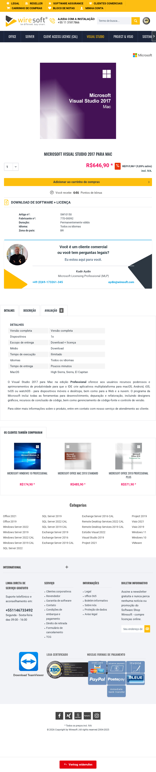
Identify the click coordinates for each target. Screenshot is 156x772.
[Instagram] (96, 716)
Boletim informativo (96, 600)
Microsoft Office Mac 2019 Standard (78, 473)
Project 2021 (89, 542)
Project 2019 (139, 516)
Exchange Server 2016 (55, 537)
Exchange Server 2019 (55, 532)
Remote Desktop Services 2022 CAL (103, 521)
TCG (48, 636)
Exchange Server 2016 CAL (98, 516)
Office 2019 (10, 521)
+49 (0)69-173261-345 (48, 282)
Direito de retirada (56, 623)
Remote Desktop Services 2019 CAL (103, 526)
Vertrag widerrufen (80, 764)
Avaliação (53, 310)
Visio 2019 (138, 526)
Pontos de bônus (91, 192)
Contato (51, 605)
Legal (88, 591)
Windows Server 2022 (16, 526)
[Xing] (68, 716)
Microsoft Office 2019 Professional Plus (128, 475)
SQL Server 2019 (52, 516)
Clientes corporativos (58, 591)
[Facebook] (59, 716)
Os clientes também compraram (23, 432)
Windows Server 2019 (16, 532)
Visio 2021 (138, 521)
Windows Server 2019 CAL (18, 542)
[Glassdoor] (78, 716)
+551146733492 (19, 610)
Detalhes (9, 310)
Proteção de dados (96, 609)
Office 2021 (10, 516)
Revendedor (53, 596)
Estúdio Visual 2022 (93, 532)
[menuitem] (24, 8)
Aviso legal (91, 614)
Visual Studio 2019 (93, 537)
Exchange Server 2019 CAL (58, 542)
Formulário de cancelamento (54, 630)
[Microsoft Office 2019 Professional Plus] (128, 456)
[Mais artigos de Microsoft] (142, 55)
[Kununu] (87, 716)
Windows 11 (139, 532)
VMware (137, 542)
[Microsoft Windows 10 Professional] (27, 456)
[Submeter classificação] (78, 158)
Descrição (29, 310)
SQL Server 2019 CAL (54, 526)
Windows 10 (139, 537)
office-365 (90, 596)
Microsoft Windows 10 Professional (27, 473)
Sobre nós (90, 605)
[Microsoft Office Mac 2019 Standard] (78, 456)
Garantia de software (58, 600)
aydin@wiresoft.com (121, 282)
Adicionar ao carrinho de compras (76, 182)
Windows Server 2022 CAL (18, 537)
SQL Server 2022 (13, 548)
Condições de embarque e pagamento (54, 614)
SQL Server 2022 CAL (54, 521)
